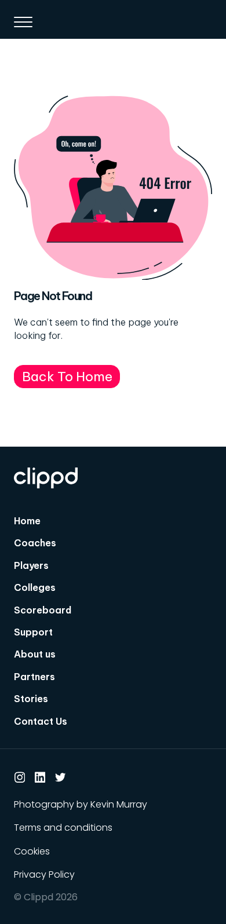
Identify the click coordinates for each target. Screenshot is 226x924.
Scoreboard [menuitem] (42, 610)
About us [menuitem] (35, 654)
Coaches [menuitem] (35, 543)
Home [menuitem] (27, 521)
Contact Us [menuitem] (40, 721)
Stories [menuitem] (31, 698)
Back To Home (67, 376)
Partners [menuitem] (34, 676)
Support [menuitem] (33, 632)
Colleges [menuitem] (35, 587)
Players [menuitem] (31, 565)
